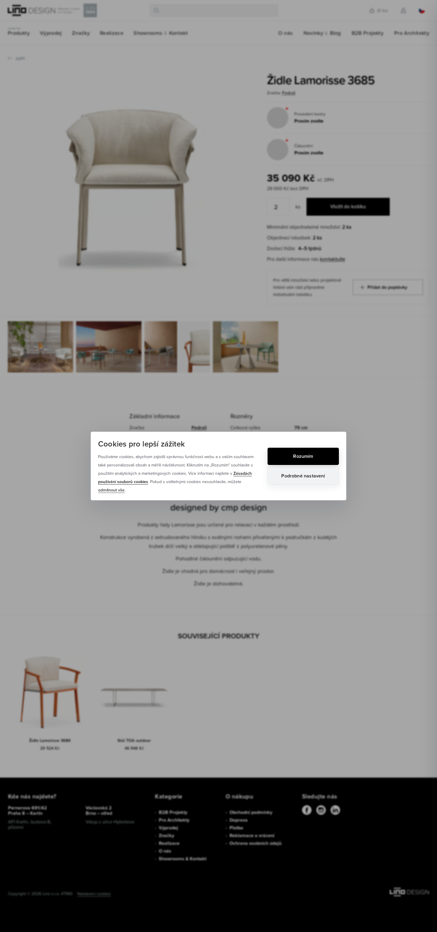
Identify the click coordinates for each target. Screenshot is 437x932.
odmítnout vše (111, 490)
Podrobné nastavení (303, 475)
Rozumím (303, 456)
